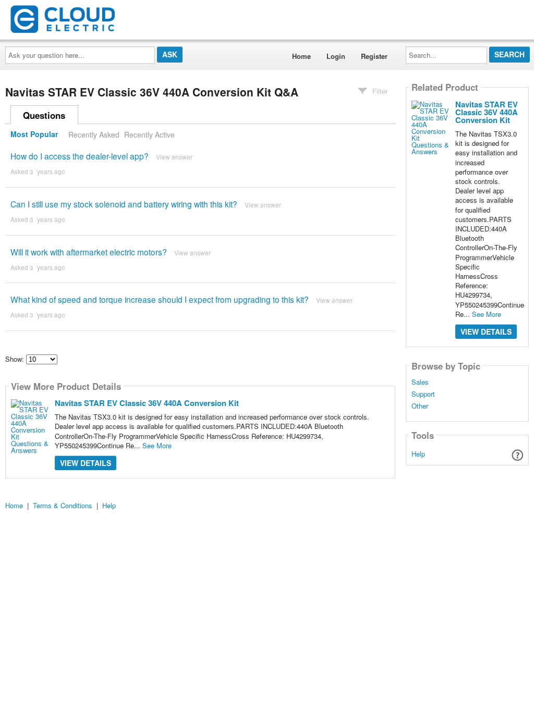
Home (301, 56)
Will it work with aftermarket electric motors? (88, 251)
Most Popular (34, 134)
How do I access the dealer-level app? (79, 156)
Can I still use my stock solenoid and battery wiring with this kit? (123, 204)
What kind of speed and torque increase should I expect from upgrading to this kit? (159, 299)
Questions (44, 115)
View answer (174, 156)
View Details (85, 463)
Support (423, 394)
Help (418, 454)
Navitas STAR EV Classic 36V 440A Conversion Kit (147, 403)
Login (335, 56)
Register (374, 56)
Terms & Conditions (62, 505)
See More (157, 445)
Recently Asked (93, 134)
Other (419, 406)
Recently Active (149, 134)
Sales (420, 382)
